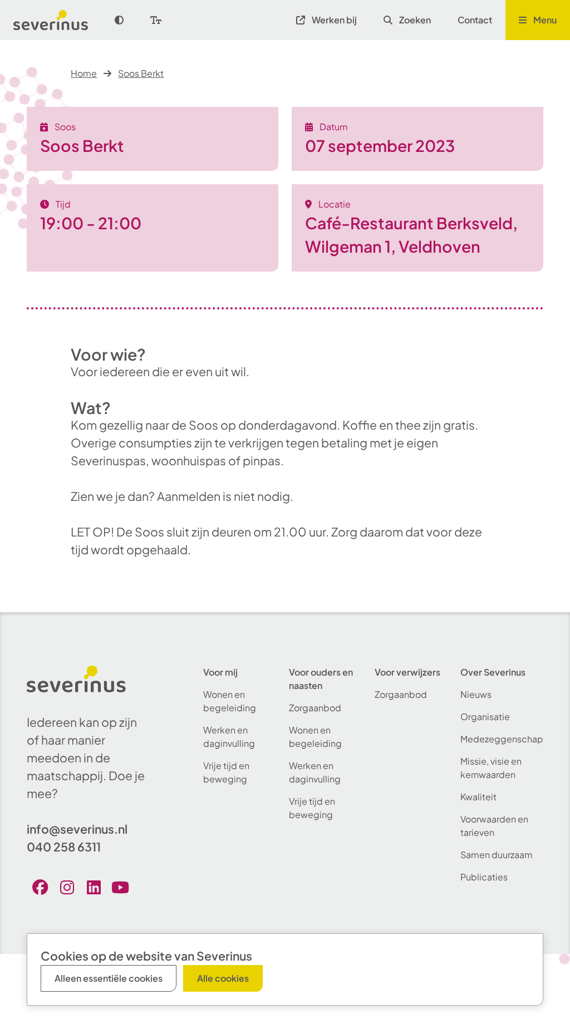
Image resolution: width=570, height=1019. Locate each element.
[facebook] (40, 887)
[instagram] (66, 887)
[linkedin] (93, 887)
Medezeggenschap (501, 739)
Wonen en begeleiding (229, 700)
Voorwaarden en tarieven (494, 825)
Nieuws (476, 694)
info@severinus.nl (77, 828)
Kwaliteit (478, 797)
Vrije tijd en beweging (226, 772)
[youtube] (120, 887)
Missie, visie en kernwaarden (491, 767)
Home (84, 73)
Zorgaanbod (315, 707)
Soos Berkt (141, 73)
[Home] (57, 20)
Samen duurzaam (496, 854)
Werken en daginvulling (229, 736)
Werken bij (334, 20)
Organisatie (485, 716)
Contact (475, 20)
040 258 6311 (64, 846)
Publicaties (484, 877)
